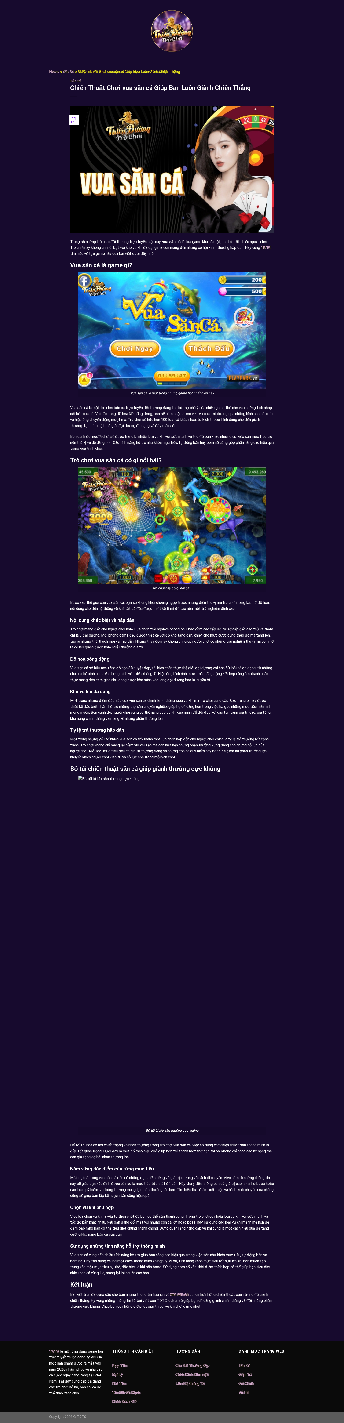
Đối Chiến (246, 1383)
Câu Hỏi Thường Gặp (192, 1365)
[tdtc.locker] (172, 31)
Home (54, 72)
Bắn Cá (68, 72)
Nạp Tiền (119, 1365)
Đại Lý (117, 1374)
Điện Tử (245, 1374)
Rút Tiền (119, 1383)
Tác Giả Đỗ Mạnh (126, 1392)
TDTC (266, 247)
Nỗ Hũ (244, 1392)
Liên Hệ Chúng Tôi (190, 1383)
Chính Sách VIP (124, 1401)
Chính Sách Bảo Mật (192, 1374)
